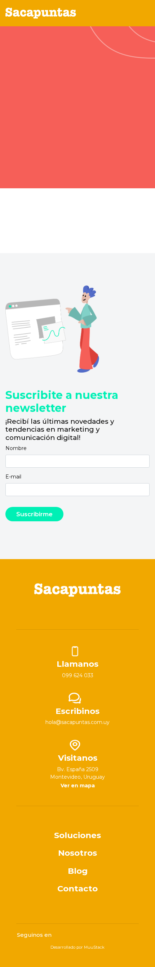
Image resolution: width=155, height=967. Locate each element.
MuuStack (94, 947)
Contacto (77, 888)
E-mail (13, 476)
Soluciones (77, 835)
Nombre (16, 448)
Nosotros (77, 853)
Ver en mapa (78, 785)
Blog (78, 871)
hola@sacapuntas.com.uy (77, 722)
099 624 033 (77, 675)
